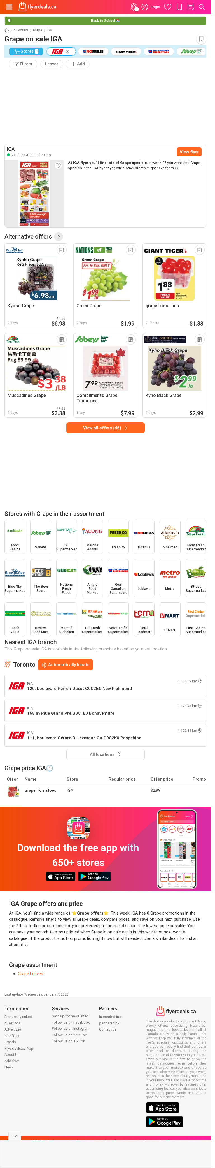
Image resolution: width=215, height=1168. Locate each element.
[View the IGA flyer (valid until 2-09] (34, 193)
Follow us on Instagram (71, 1028)
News (9, 1067)
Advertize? (13, 1029)
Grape (37, 30)
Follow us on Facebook (71, 1022)
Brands (10, 1042)
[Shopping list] (190, 7)
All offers (21, 30)
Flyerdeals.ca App (18, 1048)
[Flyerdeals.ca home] (37, 7)
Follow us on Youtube (69, 1035)
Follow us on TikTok (68, 1041)
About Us (12, 1054)
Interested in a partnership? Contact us (110, 1023)
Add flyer (11, 1061)
